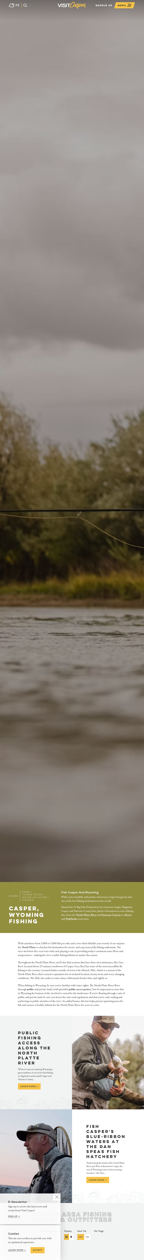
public (30, 989)
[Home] (87, 8)
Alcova (127, 915)
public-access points (79, 989)
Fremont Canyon (111, 915)
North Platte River (86, 915)
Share (13, 896)
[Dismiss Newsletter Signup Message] (56, 1197)
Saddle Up (104, 5)
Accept (37, 1250)
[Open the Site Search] (24, 5)
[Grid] (66, 1237)
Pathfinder (71, 919)
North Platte (29, 947)
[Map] (71, 1237)
